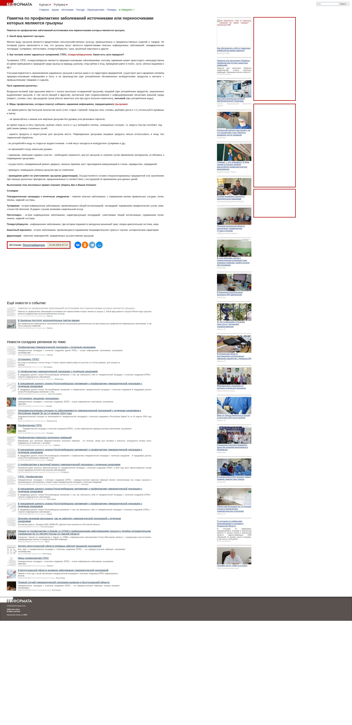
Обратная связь (13, 609)
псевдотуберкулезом (80, 54)
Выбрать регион (13, 611)
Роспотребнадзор (34, 244)
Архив (55, 9)
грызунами (121, 104)
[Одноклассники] (85, 245)
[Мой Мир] (99, 245)
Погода (80, 9)
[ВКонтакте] (78, 245)
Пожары (111, 9)
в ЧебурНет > (126, 9)
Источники (67, 9)
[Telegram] (92, 245)
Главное (44, 9)
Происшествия (95, 9)
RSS (25, 615)
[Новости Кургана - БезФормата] (16, 3)
